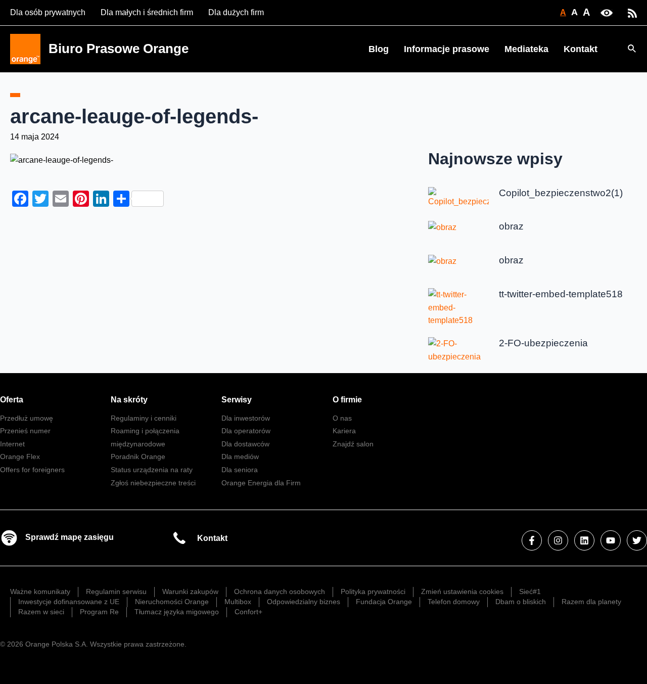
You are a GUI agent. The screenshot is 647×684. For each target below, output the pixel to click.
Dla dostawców (245, 444)
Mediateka (526, 49)
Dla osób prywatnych (47, 12)
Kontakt (580, 49)
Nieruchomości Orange (172, 602)
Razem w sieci (41, 612)
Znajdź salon (353, 444)
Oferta (11, 399)
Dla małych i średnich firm (147, 12)
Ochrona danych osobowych (279, 591)
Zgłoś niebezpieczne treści (153, 483)
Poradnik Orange (138, 456)
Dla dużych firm (236, 12)
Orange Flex (20, 456)
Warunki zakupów (190, 591)
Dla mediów (240, 456)
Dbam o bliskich (520, 602)
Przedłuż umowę (26, 418)
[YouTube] (610, 540)
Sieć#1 (530, 591)
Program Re (99, 612)
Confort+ (248, 612)
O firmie (347, 399)
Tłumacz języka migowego (176, 612)
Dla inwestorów (245, 418)
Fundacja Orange (384, 602)
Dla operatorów (245, 431)
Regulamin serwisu (116, 591)
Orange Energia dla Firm (261, 483)
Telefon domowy (454, 602)
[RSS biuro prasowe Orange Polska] (632, 12)
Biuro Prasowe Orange (119, 48)
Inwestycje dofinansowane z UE (68, 602)
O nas (342, 418)
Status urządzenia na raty (152, 470)
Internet (12, 444)
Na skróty (129, 399)
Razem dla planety (591, 602)
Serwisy (236, 399)
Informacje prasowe (446, 49)
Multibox (237, 602)
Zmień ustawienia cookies (462, 591)
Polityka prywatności (373, 591)
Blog (378, 49)
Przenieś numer (25, 431)
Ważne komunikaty (40, 591)
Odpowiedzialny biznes (303, 602)
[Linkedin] (584, 540)
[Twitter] (637, 540)
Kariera (344, 431)
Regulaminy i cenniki (143, 418)
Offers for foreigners (32, 470)
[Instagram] (558, 540)
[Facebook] (532, 540)
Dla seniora (239, 470)
